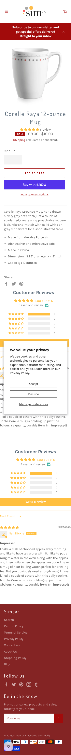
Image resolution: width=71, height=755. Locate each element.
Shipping (19, 140)
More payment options (35, 194)
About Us (10, 651)
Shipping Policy (15, 658)
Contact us (12, 645)
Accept (33, 384)
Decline (33, 394)
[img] (9, 527)
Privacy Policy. (20, 373)
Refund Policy (13, 626)
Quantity (9, 150)
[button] (30, 129)
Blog (7, 664)
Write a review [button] (35, 502)
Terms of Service (15, 632)
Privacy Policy (13, 639)
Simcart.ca (19, 735)
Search (9, 620)
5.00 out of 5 (44, 301)
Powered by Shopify (38, 735)
